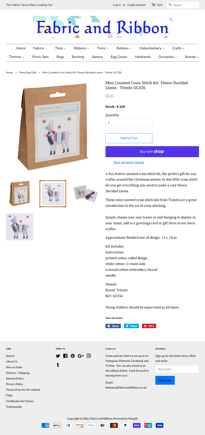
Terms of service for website (23, 390)
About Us (11, 361)
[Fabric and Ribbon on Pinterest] (72, 356)
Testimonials (14, 407)
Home (20, 48)
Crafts (177, 48)
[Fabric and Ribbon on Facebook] (65, 356)
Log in (117, 5)
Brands (191, 57)
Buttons (123, 48)
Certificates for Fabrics (20, 401)
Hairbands (143, 57)
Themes (15, 57)
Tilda (59, 48)
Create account (136, 5)
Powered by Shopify (126, 418)
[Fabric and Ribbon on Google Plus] (81, 356)
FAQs (9, 395)
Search (10, 356)
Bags (60, 57)
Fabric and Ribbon (101, 418)
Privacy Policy (14, 384)
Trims (101, 48)
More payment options (129, 162)
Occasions (167, 57)
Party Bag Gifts (27, 72)
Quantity (112, 115)
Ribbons (80, 48)
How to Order (14, 367)
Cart (159, 5)
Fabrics (39, 48)
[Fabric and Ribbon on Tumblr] (58, 365)
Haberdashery (151, 48)
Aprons (97, 57)
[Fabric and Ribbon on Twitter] (58, 356)
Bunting (78, 57)
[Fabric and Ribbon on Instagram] (88, 356)
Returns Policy (15, 378)
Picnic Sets (40, 57)
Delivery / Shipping (17, 373)
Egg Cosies (119, 57)
